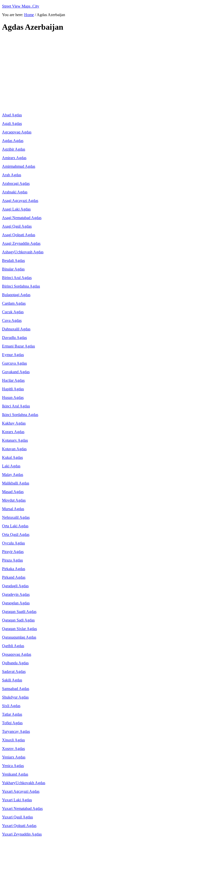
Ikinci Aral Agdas (16, 406)
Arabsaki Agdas (14, 192)
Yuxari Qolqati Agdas (19, 825)
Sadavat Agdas (14, 671)
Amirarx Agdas (14, 158)
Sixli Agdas (11, 706)
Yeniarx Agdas (13, 757)
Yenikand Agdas (15, 774)
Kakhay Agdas (14, 423)
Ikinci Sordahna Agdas (20, 414)
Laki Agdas (11, 466)
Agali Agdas (12, 123)
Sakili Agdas (12, 680)
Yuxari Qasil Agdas (17, 817)
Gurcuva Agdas (14, 363)
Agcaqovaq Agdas (16, 132)
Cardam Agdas (14, 303)
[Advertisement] (103, 72)
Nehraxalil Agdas (16, 517)
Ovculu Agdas (13, 543)
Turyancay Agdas (16, 731)
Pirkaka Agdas (13, 569)
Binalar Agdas (13, 269)
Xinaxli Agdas (13, 740)
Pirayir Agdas (13, 551)
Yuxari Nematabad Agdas (22, 808)
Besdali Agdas (13, 260)
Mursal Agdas (13, 509)
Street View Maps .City (20, 6)
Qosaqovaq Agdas (16, 654)
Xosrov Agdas (13, 748)
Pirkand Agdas (13, 577)
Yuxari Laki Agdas (17, 800)
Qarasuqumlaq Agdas (19, 637)
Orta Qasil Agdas (15, 534)
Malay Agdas (12, 474)
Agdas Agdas (12, 141)
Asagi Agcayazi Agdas (20, 200)
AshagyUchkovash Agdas (22, 252)
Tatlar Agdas (12, 714)
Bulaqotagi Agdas (16, 295)
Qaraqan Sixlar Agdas (19, 629)
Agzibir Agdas (13, 149)
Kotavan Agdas (14, 449)
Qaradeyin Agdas (16, 594)
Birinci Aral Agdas (17, 277)
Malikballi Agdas (15, 483)
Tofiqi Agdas (12, 723)
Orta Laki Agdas (15, 526)
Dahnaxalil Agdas (16, 329)
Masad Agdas (13, 492)
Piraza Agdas (12, 560)
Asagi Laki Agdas (16, 209)
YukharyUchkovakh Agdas (23, 783)
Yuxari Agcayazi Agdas (20, 791)
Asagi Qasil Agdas (17, 226)
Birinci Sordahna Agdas (21, 286)
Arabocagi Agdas (16, 183)
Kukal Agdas (12, 457)
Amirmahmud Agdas (18, 166)
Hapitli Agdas (13, 389)
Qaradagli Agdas (15, 586)
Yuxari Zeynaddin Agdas (22, 834)
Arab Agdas (11, 175)
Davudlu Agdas (14, 337)
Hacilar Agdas (13, 380)
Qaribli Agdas (13, 646)
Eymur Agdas (13, 355)
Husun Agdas (13, 397)
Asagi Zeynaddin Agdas (21, 243)
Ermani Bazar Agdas (18, 346)
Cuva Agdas (12, 320)
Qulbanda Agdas (15, 663)
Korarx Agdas (13, 432)
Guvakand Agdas (16, 372)
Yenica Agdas (13, 766)
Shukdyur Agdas (15, 697)
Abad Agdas (12, 115)
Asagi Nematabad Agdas (21, 218)
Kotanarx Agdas (15, 440)
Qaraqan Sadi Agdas (18, 620)
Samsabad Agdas (15, 688)
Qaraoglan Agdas (16, 603)
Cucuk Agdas (13, 312)
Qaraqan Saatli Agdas (19, 611)
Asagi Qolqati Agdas (18, 235)
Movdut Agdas (14, 500)
